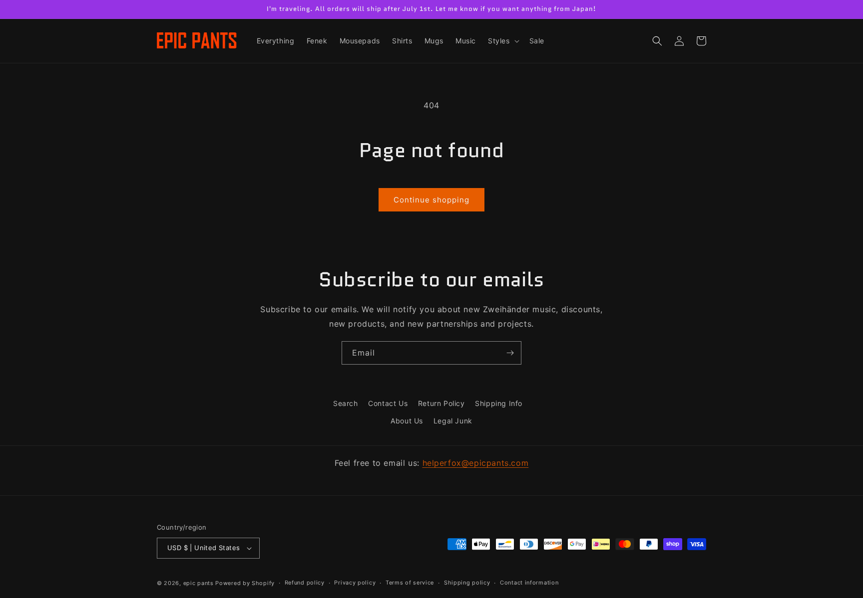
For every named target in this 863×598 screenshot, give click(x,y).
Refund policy (305, 582)
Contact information (529, 582)
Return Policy (441, 403)
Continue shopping (431, 199)
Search (345, 403)
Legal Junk (452, 420)
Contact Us (388, 403)
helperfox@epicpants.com (476, 463)
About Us (407, 420)
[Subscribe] (510, 353)
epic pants (198, 583)
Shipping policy (467, 582)
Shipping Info (498, 403)
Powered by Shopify (245, 583)
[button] (502, 40)
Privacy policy (355, 582)
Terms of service (410, 582)
